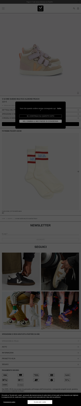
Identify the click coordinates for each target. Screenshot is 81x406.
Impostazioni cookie (9, 402)
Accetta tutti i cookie (40, 402)
